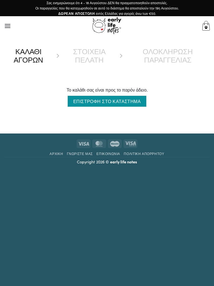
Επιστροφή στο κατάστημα (107, 101)
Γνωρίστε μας (80, 153)
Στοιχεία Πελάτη (89, 55)
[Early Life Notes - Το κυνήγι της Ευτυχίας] (107, 25)
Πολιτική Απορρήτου (144, 153)
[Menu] (7, 26)
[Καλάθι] (206, 26)
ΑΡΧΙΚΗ (56, 153)
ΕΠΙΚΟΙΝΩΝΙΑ (108, 153)
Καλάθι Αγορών (28, 55)
